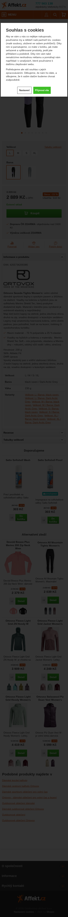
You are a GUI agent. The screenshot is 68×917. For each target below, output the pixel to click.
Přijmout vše (42, 90)
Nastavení (24, 90)
